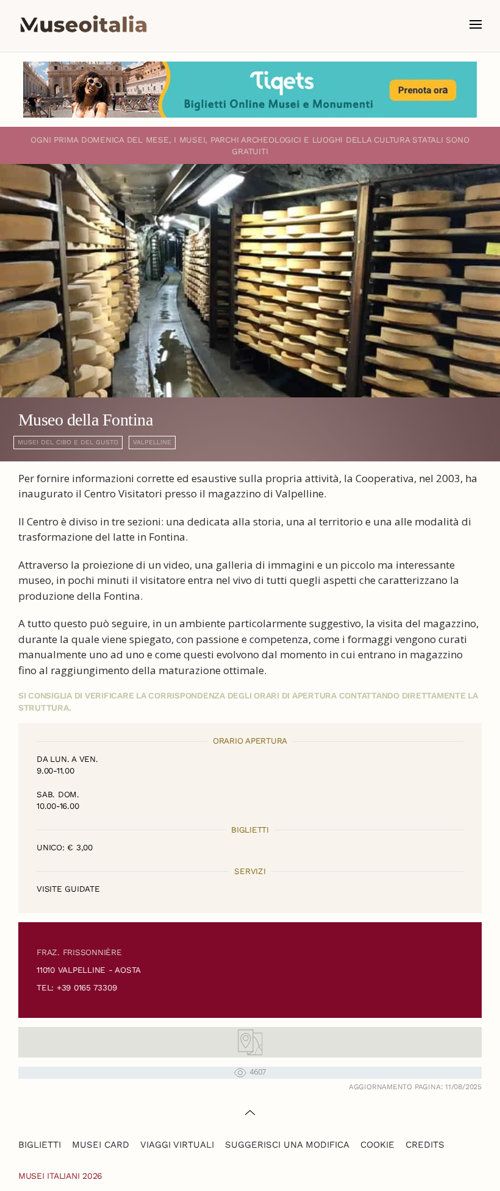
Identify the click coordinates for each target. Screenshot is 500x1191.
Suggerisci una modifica (287, 1144)
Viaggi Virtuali (177, 1144)
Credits (425, 1144)
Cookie (377, 1144)
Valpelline (152, 442)
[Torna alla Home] (83, 24)
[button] (476, 24)
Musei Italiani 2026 (60, 1176)
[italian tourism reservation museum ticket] (250, 90)
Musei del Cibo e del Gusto (68, 442)
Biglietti (39, 1144)
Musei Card (100, 1144)
